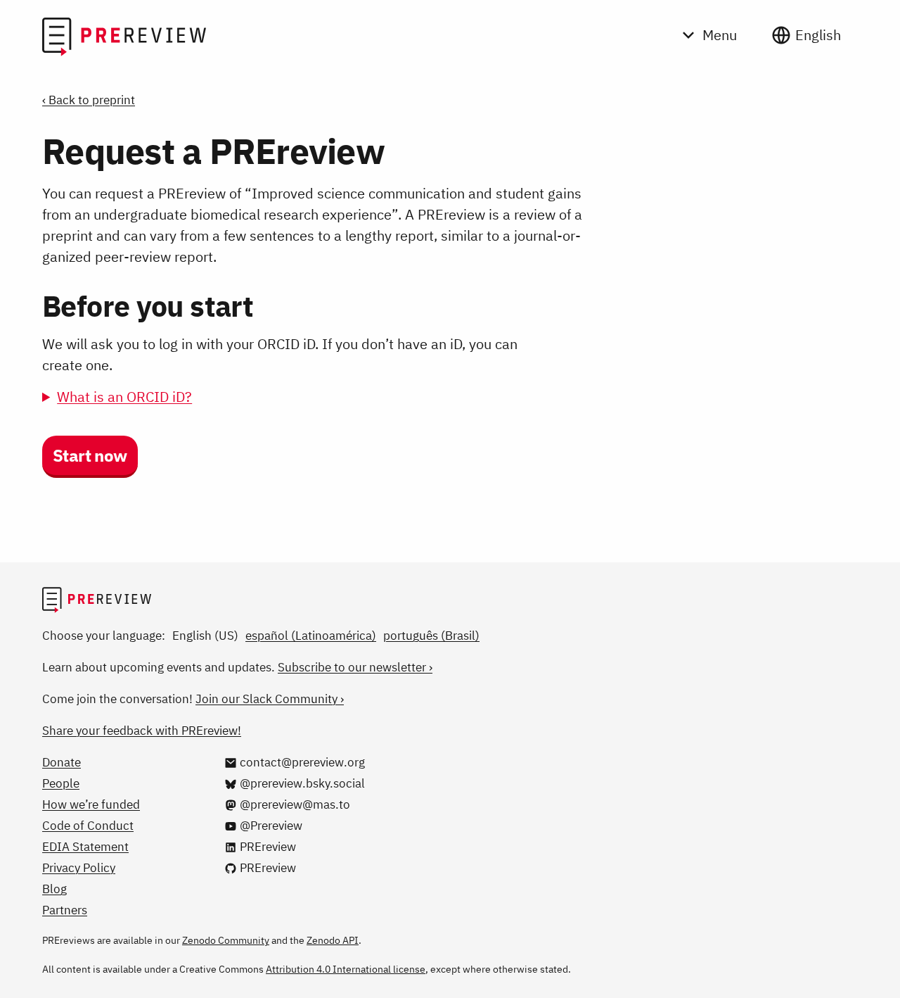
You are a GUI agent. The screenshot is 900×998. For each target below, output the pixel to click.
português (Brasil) (431, 635)
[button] (90, 457)
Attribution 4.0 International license (345, 969)
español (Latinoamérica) (310, 635)
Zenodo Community (225, 940)
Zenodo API (333, 940)
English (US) (205, 635)
